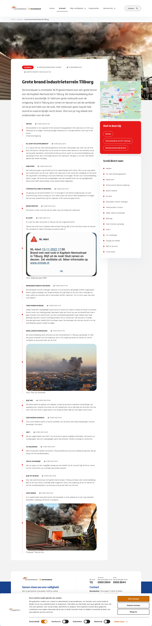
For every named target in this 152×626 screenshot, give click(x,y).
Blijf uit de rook (112, 246)
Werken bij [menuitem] (108, 8)
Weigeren (133, 612)
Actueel (19, 19)
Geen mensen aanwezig (115, 224)
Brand (108, 134)
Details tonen (119, 622)
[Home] (26, 8)
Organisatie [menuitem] (94, 8)
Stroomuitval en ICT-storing (118, 141)
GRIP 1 (108, 229)
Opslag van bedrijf (113, 241)
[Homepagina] (37, 581)
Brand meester (111, 191)
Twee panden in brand (114, 207)
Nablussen (110, 179)
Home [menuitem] (52, 8)
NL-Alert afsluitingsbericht (116, 174)
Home (13, 19)
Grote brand (110, 252)
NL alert (109, 196)
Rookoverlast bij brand (116, 148)
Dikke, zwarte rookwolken (115, 213)
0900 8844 (119, 582)
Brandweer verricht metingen (117, 202)
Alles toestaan (133, 599)
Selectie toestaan (133, 605)
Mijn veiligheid (76, 8)
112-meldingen (111, 235)
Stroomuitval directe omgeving (117, 185)
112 (91, 582)
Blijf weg (109, 218)
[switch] (65, 621)
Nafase (108, 168)
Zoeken (131, 8)
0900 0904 (104, 582)
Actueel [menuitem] (62, 8)
